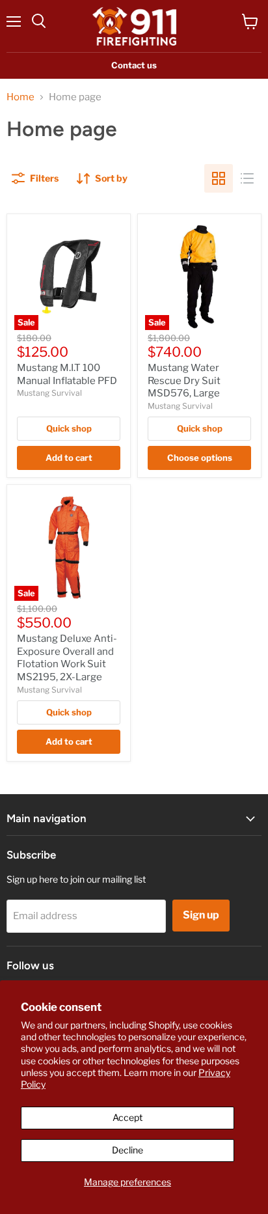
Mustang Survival (49, 393)
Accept (127, 1117)
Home (20, 97)
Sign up (201, 915)
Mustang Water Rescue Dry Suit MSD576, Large (184, 380)
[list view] (247, 178)
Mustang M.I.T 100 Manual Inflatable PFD (67, 374)
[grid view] (218, 178)
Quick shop (69, 428)
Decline (127, 1149)
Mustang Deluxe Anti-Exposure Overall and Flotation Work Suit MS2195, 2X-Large (67, 658)
